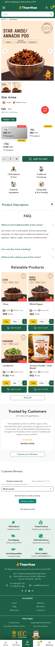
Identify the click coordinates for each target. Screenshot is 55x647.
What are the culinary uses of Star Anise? (21, 257)
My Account (14, 610)
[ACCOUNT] (46, 7)
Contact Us (40, 610)
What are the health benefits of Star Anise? (22, 225)
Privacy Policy (14, 623)
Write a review (27, 501)
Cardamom (8, 365)
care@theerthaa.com (41, 585)
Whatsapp (49, 645)
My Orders (40, 606)
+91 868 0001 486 (17, 586)
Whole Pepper (36, 304)
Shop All (27, 397)
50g (6, 322)
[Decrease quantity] (4, 159)
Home (3, 19)
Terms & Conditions (40, 626)
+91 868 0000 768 (17, 583)
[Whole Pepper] (41, 287)
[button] (3, 7)
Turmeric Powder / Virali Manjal (41, 366)
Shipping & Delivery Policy (41, 623)
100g (15, 322)
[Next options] (24, 321)
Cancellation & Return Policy (14, 626)
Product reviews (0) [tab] (14, 481)
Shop (27, 644)
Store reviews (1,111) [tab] (41, 481)
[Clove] (14, 287)
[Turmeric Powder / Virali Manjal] (41, 348)
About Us (40, 603)
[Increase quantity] (17, 159)
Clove (5, 304)
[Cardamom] (14, 348)
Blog (14, 606)
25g (6, 383)
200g (41, 383)
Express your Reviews (27, 454)
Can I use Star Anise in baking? (16, 249)
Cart (39, 643)
